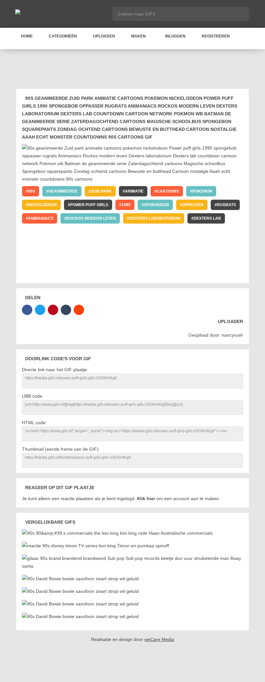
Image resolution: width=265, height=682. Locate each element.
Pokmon (130, 232)
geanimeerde (63, 191)
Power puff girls (89, 205)
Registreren (216, 36)
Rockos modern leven (91, 218)
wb (155, 232)
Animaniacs (40, 218)
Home (27, 36)
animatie (134, 191)
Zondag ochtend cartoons (127, 259)
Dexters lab (207, 218)
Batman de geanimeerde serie (61, 245)
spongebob (156, 205)
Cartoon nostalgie (49, 272)
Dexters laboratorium (154, 218)
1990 (126, 205)
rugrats (226, 205)
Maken (138, 36)
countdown (41, 232)
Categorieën (63, 36)
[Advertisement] (133, 70)
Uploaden (104, 36)
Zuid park (101, 191)
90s (31, 191)
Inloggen (175, 36)
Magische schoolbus (208, 245)
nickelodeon (42, 205)
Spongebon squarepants (56, 259)
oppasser (193, 205)
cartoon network (88, 232)
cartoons (168, 191)
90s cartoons (198, 272)
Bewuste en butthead (195, 259)
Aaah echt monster (106, 272)
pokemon (202, 191)
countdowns (155, 272)
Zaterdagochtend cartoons (139, 245)
